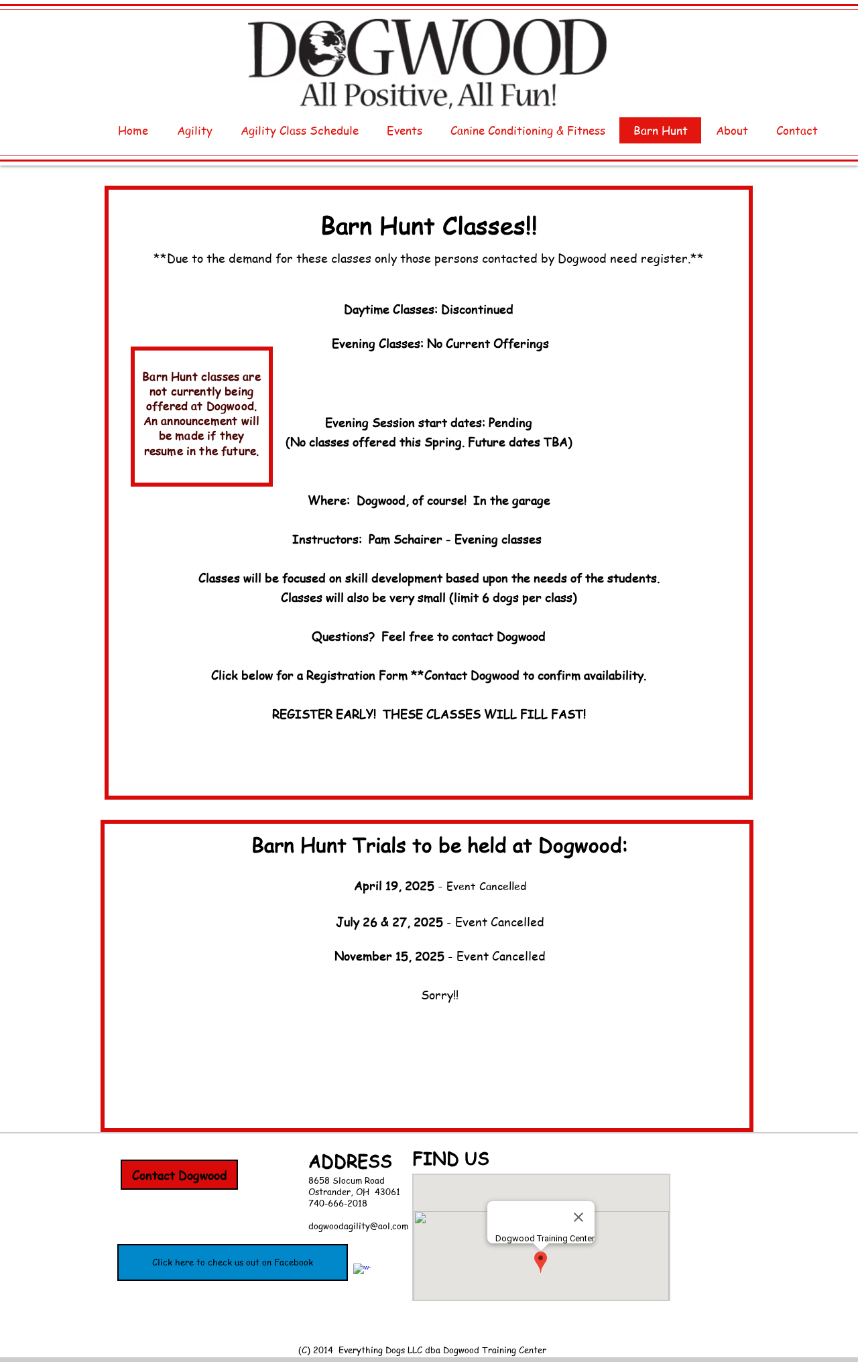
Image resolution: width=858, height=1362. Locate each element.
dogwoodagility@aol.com (358, 1225)
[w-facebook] (362, 1272)
